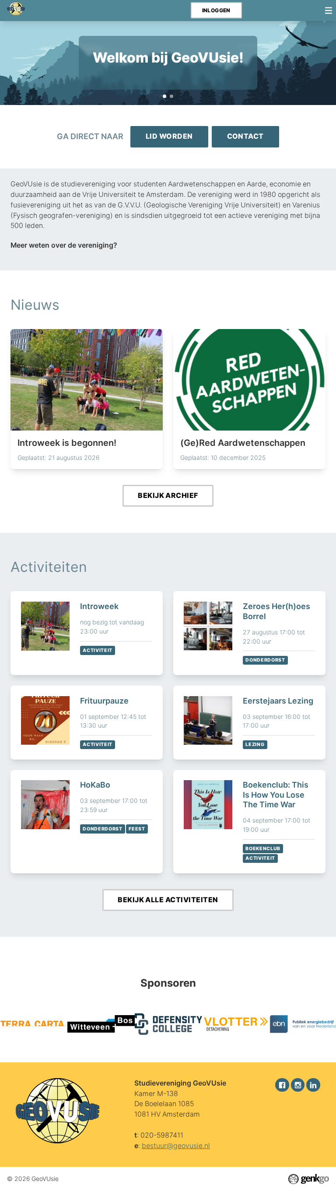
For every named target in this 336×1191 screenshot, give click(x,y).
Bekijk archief (168, 495)
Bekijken (86, 633)
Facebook (282, 1085)
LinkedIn (313, 1085)
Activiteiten (48, 566)
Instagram (298, 1085)
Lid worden (169, 136)
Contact (245, 136)
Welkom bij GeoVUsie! (164, 96)
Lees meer (86, 399)
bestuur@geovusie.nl (176, 1146)
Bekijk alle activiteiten (168, 900)
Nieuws (35, 304)
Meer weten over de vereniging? (63, 245)
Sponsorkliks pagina (171, 96)
